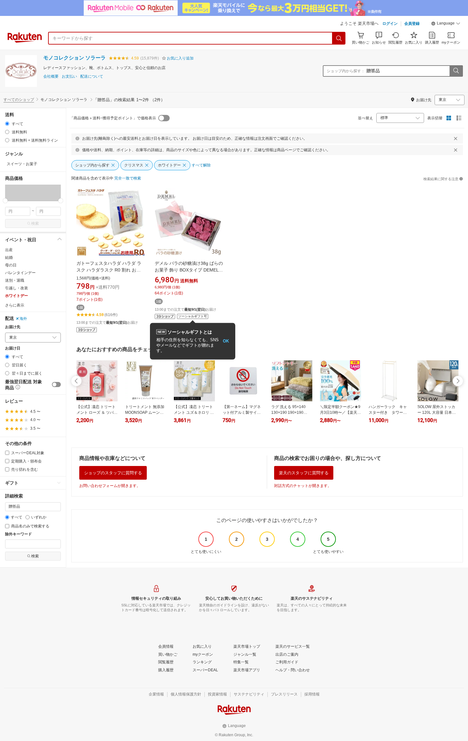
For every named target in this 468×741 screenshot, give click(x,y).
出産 (9, 250)
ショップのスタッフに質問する (113, 472)
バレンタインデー (20, 273)
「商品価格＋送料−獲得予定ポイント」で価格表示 (113, 118)
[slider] (5, 200)
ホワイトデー (16, 295)
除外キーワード (18, 534)
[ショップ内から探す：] (456, 71)
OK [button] (226, 341)
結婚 (9, 257)
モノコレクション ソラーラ (74, 57)
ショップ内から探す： (346, 71)
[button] (445, 24)
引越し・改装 (16, 288)
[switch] (56, 384)
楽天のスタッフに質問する (304, 472)
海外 (23, 318)
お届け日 (12, 348)
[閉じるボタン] (455, 138)
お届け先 (12, 327)
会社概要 (51, 76)
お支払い (69, 76)
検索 (35, 223)
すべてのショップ (19, 99)
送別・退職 (14, 280)
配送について (91, 76)
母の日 (11, 265)
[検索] (339, 38)
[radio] (7, 124)
